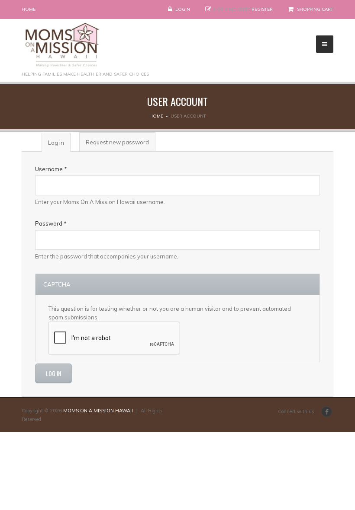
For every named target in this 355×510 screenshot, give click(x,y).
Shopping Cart (315, 9)
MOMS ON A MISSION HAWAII (98, 411)
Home (29, 9)
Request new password (117, 142)
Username (51, 169)
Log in (59, 145)
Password (51, 223)
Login (182, 9)
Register (262, 9)
